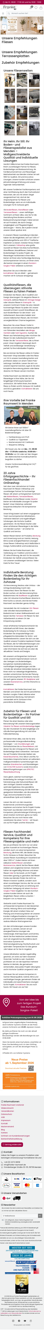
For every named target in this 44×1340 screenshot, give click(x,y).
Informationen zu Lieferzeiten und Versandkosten (21, 1312)
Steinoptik (27, 302)
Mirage (32, 330)
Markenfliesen (12, 496)
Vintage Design (34, 300)
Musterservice (17, 682)
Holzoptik (7, 300)
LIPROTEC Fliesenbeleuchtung (18, 770)
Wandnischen (16, 764)
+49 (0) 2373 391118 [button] (12, 1162)
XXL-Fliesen (34, 608)
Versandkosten (7, 1111)
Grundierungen (24, 744)
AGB (3, 1117)
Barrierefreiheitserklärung (11, 1139)
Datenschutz (6, 1114)
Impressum (5, 1120)
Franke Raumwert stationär (12, 1105)
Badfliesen (23, 595)
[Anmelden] (30, 7)
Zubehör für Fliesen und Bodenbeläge (19, 726)
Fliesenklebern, (28, 746)
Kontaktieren (27, 389)
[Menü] (3, 13)
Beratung (36, 536)
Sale (11, 873)
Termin (25, 820)
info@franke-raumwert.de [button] (15, 1165)
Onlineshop (20, 245)
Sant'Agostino (21, 333)
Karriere (4, 1133)
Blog (3, 1129)
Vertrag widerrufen (13, 1144)
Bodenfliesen (11, 210)
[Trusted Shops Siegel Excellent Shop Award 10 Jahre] (22, 1284)
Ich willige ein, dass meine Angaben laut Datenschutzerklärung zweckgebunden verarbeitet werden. (22, 1222)
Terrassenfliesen (10, 212)
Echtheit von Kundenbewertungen (15, 1136)
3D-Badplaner (29, 679)
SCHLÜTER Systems (15, 767)
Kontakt (4, 1123)
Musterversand (7, 1126)
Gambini (6, 333)
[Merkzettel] (36, 7)
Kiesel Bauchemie (10, 757)
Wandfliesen (23, 210)
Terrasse (19, 616)
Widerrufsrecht (7, 1108)
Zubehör (34, 499)
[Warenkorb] (40, 7)
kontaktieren (8, 273)
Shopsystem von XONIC (22, 1325)
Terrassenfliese (21, 340)
